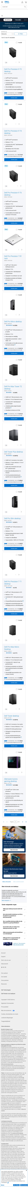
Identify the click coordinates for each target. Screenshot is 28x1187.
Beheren (2, 1185)
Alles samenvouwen (18, 881)
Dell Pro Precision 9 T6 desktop (13, 194)
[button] (22, 2)
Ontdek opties (14, 97)
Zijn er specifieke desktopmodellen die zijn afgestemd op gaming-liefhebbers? (12, 922)
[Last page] (26, 822)
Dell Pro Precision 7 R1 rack (13, 257)
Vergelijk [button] (20, 42)
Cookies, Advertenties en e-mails (9, 1014)
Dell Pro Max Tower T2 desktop (13, 387)
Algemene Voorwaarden (7, 1003)
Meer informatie (14, 849)
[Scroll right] (26, 20)
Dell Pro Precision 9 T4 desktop (13, 132)
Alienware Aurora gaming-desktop (10, 780)
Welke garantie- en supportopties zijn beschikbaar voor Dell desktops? (11, 938)
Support (3, 956)
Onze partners (5, 980)
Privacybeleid (4, 1007)
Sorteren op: (4, 31)
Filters (21, 33)
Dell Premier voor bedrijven (8, 993)
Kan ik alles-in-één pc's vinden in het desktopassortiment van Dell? (11, 927)
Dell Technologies (6, 990)
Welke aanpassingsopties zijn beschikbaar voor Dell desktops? (13, 933)
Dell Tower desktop (11, 716)
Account (3, 953)
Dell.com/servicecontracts (7, 1064)
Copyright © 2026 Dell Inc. (8, 999)
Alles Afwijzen (16, 1185)
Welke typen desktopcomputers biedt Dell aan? (12, 909)
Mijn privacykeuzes (6, 1010)
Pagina (11, 821)
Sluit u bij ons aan (6, 960)
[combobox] (14, 7)
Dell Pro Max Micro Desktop (11, 648)
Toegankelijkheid (5, 1021)
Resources (4, 984)
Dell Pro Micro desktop (13, 322)
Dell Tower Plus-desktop (13, 452)
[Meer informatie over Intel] (8, 943)
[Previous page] (7, 822)
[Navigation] (2, 2)
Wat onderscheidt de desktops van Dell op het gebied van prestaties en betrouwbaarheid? (12, 916)
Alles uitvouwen (6, 881)
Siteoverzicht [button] (4, 964)
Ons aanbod (4, 973)
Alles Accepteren (24, 1185)
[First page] (3, 822)
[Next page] (22, 822)
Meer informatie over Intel (18, 944)
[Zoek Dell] (25, 7)
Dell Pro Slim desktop (12, 518)
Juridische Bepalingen (7, 1017)
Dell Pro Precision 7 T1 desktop (13, 583)
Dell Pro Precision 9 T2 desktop (13, 70)
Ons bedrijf (4, 976)
